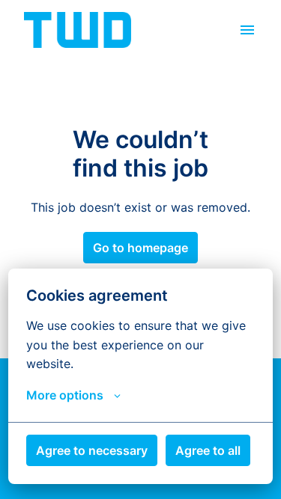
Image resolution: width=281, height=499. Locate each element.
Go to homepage (140, 247)
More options (64, 395)
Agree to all (208, 450)
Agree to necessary (92, 450)
